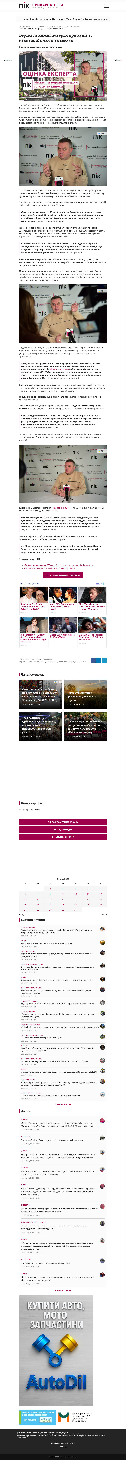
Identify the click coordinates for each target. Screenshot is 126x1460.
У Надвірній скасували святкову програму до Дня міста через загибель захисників (60, 1027)
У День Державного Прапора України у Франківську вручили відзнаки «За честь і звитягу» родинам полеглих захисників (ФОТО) (59, 1083)
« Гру (21, 914)
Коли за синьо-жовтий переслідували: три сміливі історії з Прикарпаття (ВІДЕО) (59, 1072)
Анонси (25, 1168)
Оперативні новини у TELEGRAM (63, 575)
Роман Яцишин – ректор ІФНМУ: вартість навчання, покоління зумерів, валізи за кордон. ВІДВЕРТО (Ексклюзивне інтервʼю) (59, 1210)
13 (25, 899)
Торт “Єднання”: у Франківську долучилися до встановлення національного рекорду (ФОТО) (70, 19)
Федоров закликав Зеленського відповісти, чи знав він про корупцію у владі (57, 980)
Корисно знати (31, 27)
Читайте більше (63, 1104)
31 (75, 910)
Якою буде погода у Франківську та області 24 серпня (84, 696)
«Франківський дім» (59, 369)
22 (50, 904)
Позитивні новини (65, 27)
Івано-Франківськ (28, 927)
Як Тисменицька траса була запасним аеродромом (45, 1263)
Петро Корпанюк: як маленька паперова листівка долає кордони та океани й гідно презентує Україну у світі (57, 1278)
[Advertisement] (54, 772)
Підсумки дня (65, 829)
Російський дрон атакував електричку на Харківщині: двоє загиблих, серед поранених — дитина (56, 991)
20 (25, 904)
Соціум (24, 941)
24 (75, 904)
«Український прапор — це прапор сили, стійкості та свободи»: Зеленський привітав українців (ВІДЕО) (57, 1049)
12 (101, 894)
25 (88, 904)
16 (63, 899)
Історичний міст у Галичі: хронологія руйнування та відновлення (52, 1140)
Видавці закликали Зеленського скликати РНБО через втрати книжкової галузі (58, 1003)
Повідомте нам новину (65, 822)
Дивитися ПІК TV (65, 837)
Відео (23, 1069)
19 (101, 899)
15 (50, 899)
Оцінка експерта (52, 27)
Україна (76, 27)
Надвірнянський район (30, 1025)
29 (50, 910)
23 (63, 904)
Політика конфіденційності (63, 1443)
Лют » (104, 914)
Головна (22, 27)
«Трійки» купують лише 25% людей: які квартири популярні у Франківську (59, 565)
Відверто (25, 1205)
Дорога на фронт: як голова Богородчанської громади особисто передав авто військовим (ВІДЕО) (57, 968)
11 (88, 894)
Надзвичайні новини (30, 1001)
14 (38, 899)
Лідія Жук (47, 659)
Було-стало (26, 1136)
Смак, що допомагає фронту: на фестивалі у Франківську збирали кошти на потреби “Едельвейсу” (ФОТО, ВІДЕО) (56, 931)
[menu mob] (106, 6)
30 (63, 910)
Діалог (26, 1111)
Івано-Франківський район (32, 964)
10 (75, 894)
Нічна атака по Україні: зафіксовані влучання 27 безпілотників (50, 1095)
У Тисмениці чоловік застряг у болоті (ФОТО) (42, 1038)
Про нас (63, 1447)
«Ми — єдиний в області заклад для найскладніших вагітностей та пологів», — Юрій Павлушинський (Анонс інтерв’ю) (57, 1173)
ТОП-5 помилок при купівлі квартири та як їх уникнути (50, 568)
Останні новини (33, 920)
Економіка (41, 27)
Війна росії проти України (31, 988)
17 (75, 899)
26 (101, 904)
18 (88, 899)
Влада (23, 977)
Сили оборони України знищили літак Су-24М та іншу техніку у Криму (54, 1061)
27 (25, 910)
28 (38, 910)
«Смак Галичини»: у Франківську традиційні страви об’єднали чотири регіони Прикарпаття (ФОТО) (58, 1015)
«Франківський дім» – (61, 507)
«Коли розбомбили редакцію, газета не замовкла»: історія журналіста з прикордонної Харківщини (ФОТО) (55, 1227)
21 (38, 904)
